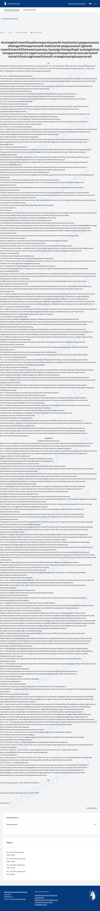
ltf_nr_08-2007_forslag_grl (15, 852)
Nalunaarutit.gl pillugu (76, 4)
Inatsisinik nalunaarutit (12, 10)
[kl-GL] (90, 3)
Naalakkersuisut (41, 904)
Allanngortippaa (11, 824)
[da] (95, 3)
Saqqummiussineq (29, 10)
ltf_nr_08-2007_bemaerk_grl (15, 858)
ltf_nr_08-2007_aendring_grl (15, 871)
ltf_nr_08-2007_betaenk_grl (15, 865)
